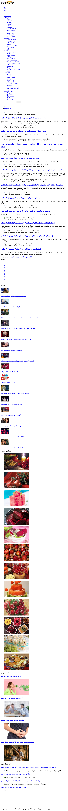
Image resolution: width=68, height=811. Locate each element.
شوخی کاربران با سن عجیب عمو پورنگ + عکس (20, 198)
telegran (6, 10)
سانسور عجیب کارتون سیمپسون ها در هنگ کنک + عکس (24, 118)
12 (4, 279)
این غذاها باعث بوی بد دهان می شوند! (11, 676)
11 (4, 277)
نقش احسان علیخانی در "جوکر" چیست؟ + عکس (21, 249)
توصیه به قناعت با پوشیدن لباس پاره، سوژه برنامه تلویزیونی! (26, 211)
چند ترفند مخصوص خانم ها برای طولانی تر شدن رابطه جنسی (17, 742)
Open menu (4, 13)
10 (4, 276)
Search (18, 102)
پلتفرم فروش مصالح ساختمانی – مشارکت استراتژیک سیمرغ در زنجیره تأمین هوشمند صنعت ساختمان (28, 767)
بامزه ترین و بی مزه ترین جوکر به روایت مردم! (20, 158)
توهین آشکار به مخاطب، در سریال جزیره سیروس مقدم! (24, 131)
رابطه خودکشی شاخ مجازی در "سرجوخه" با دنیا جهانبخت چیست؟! (28, 222)
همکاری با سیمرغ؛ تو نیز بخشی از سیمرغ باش (13, 787)
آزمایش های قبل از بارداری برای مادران (11, 698)
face (5, 7)
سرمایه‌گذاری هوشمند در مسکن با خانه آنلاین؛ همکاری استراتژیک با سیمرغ (21, 780)
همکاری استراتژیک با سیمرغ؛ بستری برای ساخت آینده (15, 774)
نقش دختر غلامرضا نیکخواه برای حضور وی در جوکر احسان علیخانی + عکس (32, 184)
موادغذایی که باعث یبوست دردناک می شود (12, 720)
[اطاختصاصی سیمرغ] (34, 461)
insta (5, 8)
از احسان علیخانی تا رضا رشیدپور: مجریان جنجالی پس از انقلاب (27, 236)
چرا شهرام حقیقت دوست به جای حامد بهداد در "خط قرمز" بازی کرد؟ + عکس (33, 170)
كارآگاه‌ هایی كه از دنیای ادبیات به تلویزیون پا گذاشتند (18, 257)
